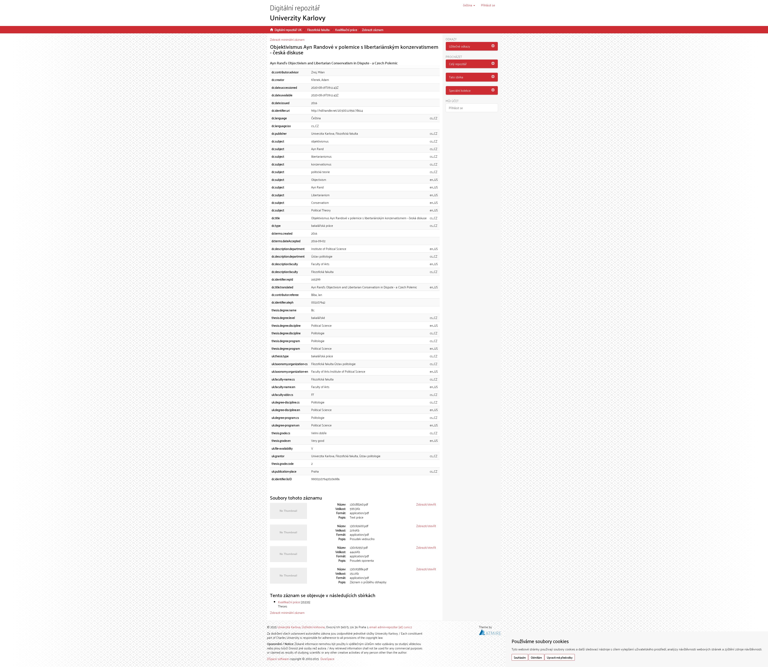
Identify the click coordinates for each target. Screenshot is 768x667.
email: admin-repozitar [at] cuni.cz (390, 627)
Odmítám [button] (536, 657)
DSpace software (278, 658)
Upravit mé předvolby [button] (560, 657)
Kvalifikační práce (346, 29)
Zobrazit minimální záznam (287, 39)
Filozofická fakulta (318, 29)
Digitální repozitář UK (288, 29)
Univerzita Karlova (289, 627)
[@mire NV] (490, 631)
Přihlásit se (456, 108)
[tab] (472, 46)
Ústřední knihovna (313, 627)
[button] (469, 5)
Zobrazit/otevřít (426, 504)
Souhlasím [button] (520, 657)
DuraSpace (327, 658)
